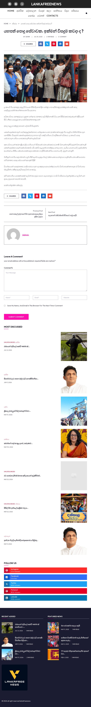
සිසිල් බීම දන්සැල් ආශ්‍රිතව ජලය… (16, 508)
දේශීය (6, 407)
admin (28, 37)
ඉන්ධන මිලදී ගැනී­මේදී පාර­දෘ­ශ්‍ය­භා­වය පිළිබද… (21, 540)
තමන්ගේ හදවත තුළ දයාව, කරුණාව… (18, 443)
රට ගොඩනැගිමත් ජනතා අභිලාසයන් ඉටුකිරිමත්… (22, 476)
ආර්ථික (18, 342)
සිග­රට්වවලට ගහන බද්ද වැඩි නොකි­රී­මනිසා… (21, 379)
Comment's (8, 268)
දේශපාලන (7, 536)
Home (6, 24)
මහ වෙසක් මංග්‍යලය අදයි (70, 626)
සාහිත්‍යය (6, 439)
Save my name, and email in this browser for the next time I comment (35, 305)
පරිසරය (14, 24)
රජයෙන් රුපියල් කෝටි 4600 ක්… (17, 346)
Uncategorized (9, 342)
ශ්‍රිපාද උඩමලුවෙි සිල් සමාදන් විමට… (17, 411)
